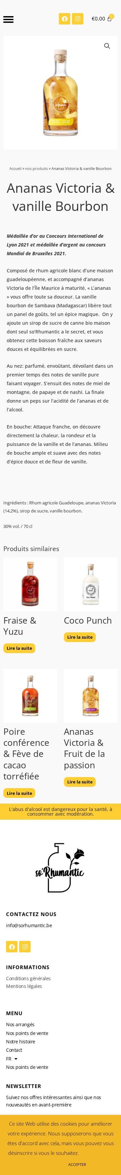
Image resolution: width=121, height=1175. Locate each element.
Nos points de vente (27, 1033)
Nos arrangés (20, 1024)
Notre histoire (20, 1041)
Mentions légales (24, 986)
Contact (14, 1050)
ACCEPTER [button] (77, 1164)
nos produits (36, 168)
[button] (107, 46)
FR (8, 1058)
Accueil (15, 168)
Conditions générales (28, 978)
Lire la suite (19, 648)
